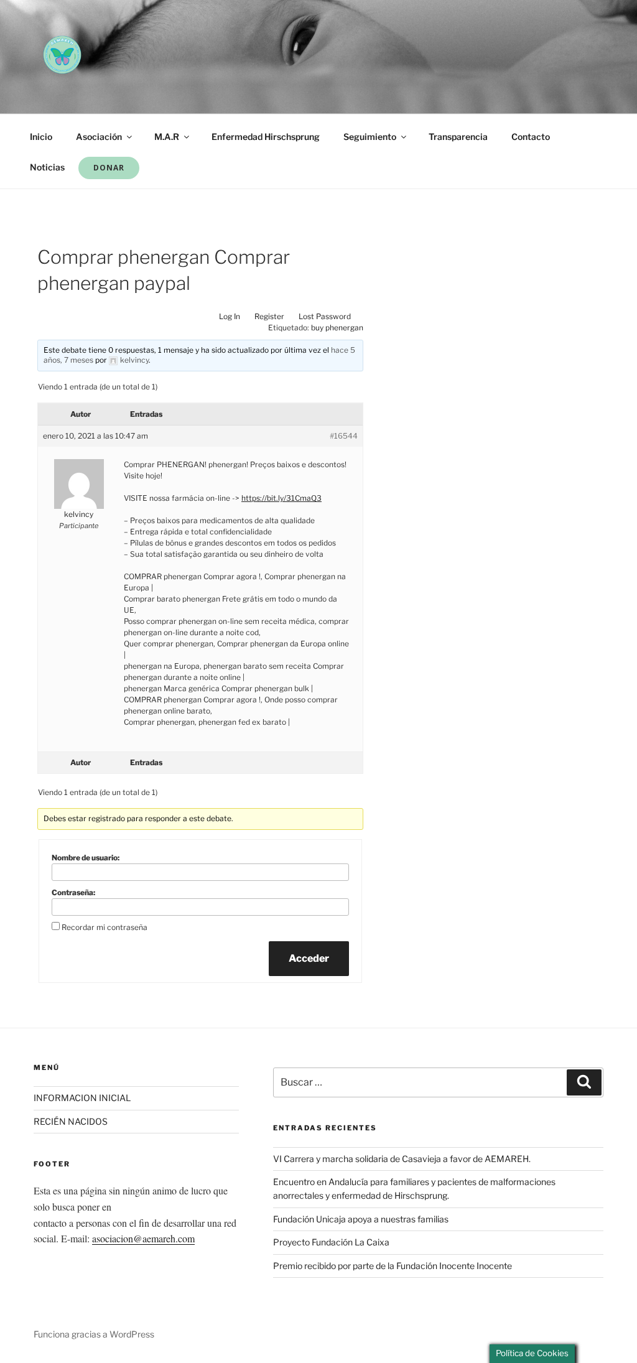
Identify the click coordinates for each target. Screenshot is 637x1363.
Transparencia (458, 136)
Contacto (530, 136)
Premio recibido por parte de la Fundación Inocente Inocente (392, 1265)
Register (269, 316)
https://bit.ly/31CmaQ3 (281, 498)
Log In (229, 316)
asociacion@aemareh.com (143, 1238)
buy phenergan (337, 327)
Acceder (309, 958)
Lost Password (325, 316)
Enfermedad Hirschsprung (266, 136)
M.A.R (166, 136)
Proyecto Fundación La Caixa (331, 1242)
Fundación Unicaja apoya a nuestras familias (361, 1219)
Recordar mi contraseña (104, 927)
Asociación (99, 136)
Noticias (47, 167)
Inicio (41, 136)
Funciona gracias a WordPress (94, 1334)
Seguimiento (369, 136)
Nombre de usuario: (85, 857)
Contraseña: (73, 892)
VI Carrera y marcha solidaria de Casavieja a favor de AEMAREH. (402, 1158)
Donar (108, 167)
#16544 (344, 435)
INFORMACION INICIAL (82, 1097)
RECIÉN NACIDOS (71, 1121)
